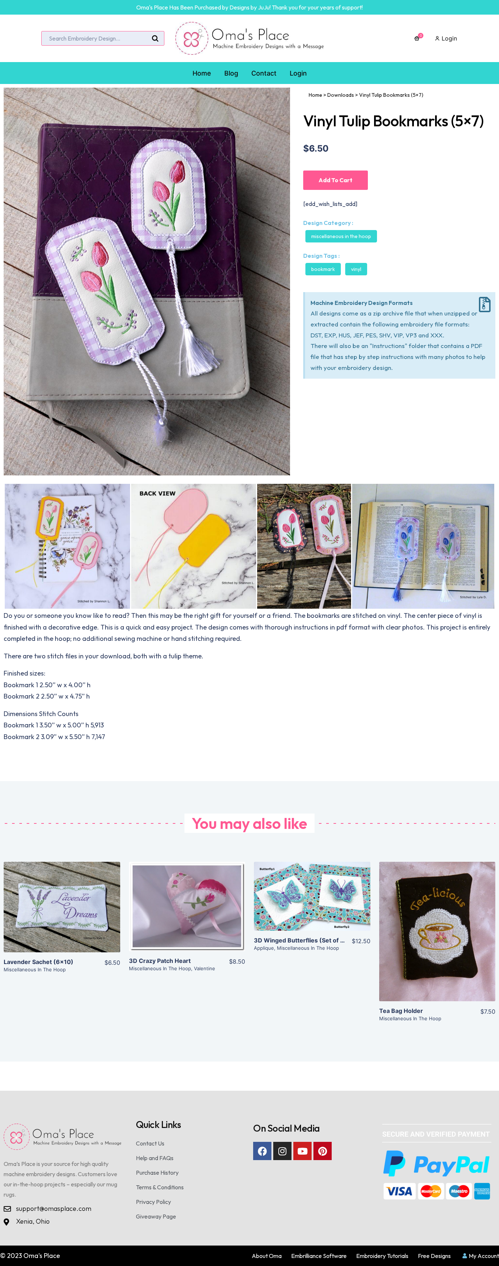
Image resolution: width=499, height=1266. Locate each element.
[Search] (155, 39)
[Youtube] (302, 1151)
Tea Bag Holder (401, 1010)
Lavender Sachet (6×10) (38, 961)
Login (448, 38)
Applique (264, 948)
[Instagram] (282, 1151)
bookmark (323, 269)
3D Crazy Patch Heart (160, 960)
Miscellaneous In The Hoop (341, 236)
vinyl (356, 269)
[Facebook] (262, 1151)
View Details (62, 913)
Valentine (204, 968)
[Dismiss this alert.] (485, 305)
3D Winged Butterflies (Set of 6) (300, 940)
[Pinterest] (322, 1151)
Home (315, 95)
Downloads (340, 95)
